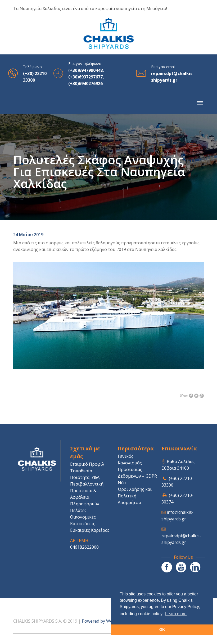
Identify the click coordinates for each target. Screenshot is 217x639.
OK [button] (162, 629)
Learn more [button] (176, 614)
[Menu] (199, 103)
